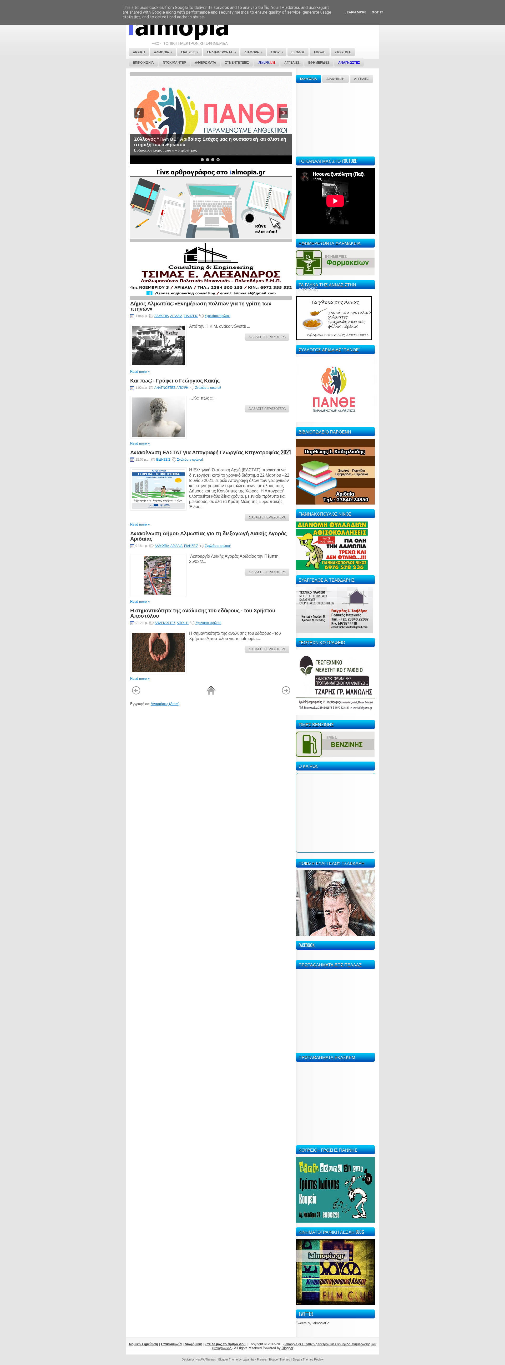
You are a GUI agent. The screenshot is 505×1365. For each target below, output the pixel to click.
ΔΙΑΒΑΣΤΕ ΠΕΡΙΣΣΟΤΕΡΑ (267, 337)
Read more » (140, 372)
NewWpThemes (205, 1359)
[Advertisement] (335, 119)
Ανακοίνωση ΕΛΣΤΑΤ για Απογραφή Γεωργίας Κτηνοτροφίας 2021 (210, 452)
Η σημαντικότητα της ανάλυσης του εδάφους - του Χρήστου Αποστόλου (202, 612)
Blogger (287, 1348)
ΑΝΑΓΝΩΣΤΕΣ (164, 388)
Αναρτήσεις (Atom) (165, 704)
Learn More (355, 12)
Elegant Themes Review (308, 1359)
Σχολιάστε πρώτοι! (217, 316)
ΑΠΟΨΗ (182, 388)
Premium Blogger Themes (273, 1359)
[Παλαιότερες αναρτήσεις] (286, 693)
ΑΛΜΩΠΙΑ (161, 316)
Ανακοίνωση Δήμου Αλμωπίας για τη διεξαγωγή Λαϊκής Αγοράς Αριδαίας (208, 535)
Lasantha (248, 1359)
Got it (377, 12)
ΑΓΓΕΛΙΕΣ (361, 79)
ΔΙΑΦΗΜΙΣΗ (335, 79)
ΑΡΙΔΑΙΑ (176, 316)
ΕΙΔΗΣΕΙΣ (191, 316)
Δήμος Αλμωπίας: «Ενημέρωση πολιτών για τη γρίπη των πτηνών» (200, 305)
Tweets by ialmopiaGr (312, 1323)
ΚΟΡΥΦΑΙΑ (308, 79)
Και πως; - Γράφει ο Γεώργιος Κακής (175, 380)
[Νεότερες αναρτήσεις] (136, 693)
